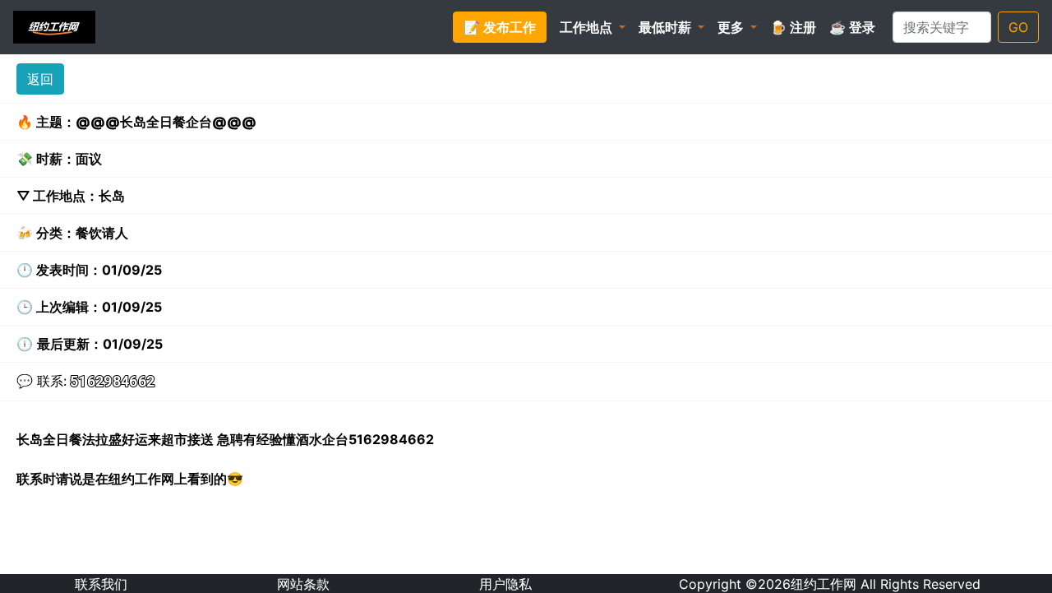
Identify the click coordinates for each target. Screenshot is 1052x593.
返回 (40, 79)
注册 (793, 27)
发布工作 (500, 27)
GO (1018, 27)
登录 (852, 27)
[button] (592, 27)
